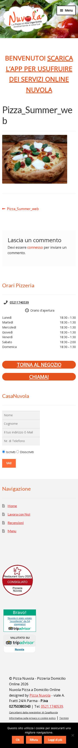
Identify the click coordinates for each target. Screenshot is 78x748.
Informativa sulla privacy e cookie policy (32, 718)
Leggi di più (55, 739)
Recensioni (16, 523)
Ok (18, 739)
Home (12, 506)
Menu (12, 531)
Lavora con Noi (19, 514)
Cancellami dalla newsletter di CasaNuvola (33, 712)
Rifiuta (34, 739)
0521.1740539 (52, 706)
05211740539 (19, 302)
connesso (35, 247)
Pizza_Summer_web (23, 209)
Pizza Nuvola (39, 695)
